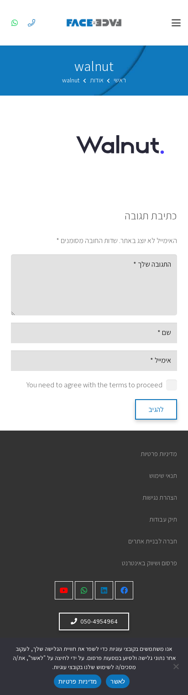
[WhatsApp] (14, 22)
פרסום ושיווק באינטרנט (149, 562)
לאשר (117, 681)
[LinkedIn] (104, 590)
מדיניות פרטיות (159, 453)
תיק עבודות (163, 519)
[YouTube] (64, 590)
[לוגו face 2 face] (94, 22)
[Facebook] (124, 590)
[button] (176, 22)
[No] (176, 666)
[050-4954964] (31, 22)
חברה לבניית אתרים (152, 541)
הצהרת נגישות (159, 497)
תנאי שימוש (163, 475)
